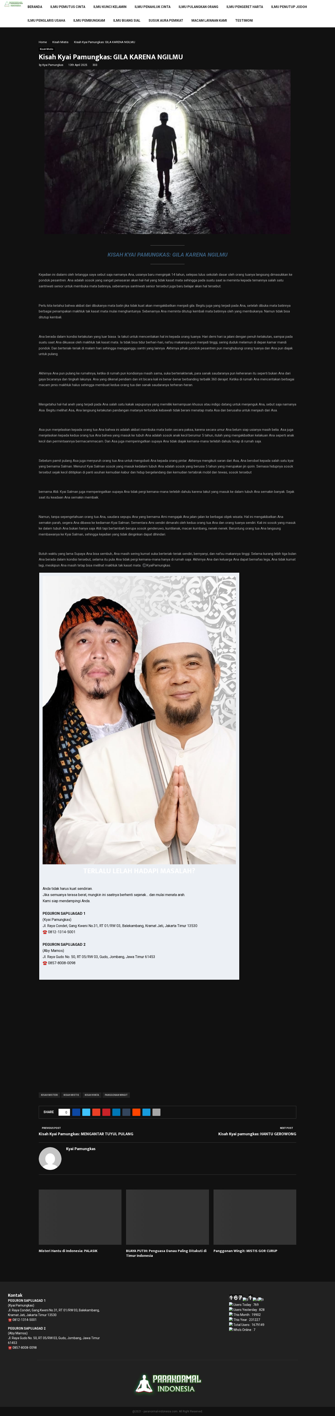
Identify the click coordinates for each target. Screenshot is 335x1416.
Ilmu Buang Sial (126, 20)
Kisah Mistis (46, 49)
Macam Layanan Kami (209, 20)
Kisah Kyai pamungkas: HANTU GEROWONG (257, 1134)
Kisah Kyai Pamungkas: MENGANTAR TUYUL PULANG (86, 1134)
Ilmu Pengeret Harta (245, 7)
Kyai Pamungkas (52, 65)
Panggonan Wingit (116, 1095)
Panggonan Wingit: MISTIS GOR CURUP (245, 1251)
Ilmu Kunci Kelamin (109, 7)
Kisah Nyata (92, 1095)
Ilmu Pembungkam (89, 20)
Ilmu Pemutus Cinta (67, 7)
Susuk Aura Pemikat (166, 20)
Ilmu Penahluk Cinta (152, 7)
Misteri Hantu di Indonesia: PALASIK (68, 1251)
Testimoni (244, 20)
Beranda (35, 7)
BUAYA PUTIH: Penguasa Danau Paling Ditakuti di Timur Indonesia (166, 1253)
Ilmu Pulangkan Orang (198, 7)
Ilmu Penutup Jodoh (289, 7)
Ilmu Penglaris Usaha (46, 20)
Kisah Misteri (49, 1095)
